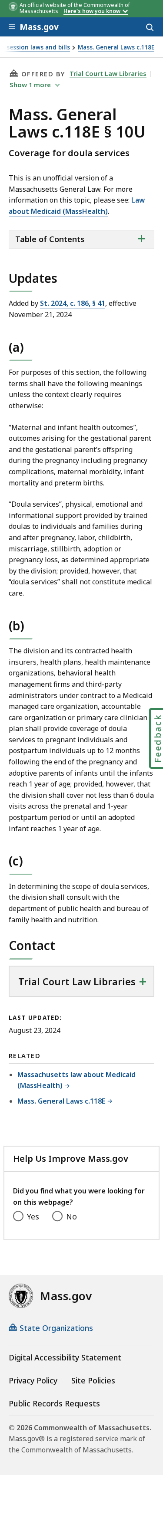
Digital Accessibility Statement (65, 1357)
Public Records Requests (54, 1403)
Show (30, 84)
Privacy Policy (33, 1380)
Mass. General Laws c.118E (116, 47)
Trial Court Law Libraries (108, 73)
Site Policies (93, 1380)
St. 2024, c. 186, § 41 (72, 303)
